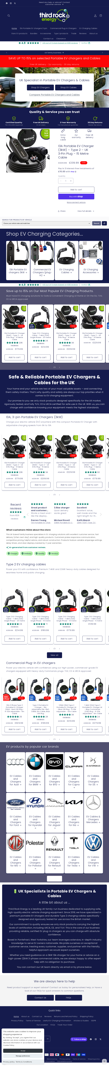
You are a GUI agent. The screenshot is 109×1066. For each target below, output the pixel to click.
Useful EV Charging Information (57, 1020)
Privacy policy (9, 1062)
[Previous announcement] (6, 52)
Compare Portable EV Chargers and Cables (54, 94)
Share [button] (62, 211)
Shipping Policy (86, 1016)
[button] (9, 15)
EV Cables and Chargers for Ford (15, 821)
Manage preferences (23, 1056)
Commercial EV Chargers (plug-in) (42, 272)
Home (16, 1016)
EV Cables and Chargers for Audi (15, 780)
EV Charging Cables (67, 271)
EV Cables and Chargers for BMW (35, 780)
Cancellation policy (64, 1061)
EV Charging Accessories (90, 271)
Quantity (61, 176)
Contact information (47, 1061)
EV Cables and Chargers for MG (15, 861)
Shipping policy (94, 1059)
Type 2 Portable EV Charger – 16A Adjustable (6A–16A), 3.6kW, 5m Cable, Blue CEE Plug (40, 709)
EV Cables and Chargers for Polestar (35, 861)
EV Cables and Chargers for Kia (74, 821)
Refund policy (52, 1059)
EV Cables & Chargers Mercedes (93, 819)
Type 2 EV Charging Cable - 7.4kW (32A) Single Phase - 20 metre (40, 335)
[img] (16, 512)
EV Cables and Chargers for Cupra (74, 780)
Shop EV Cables (69, 87)
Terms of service (79, 1059)
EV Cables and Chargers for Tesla (73, 861)
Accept (23, 1051)
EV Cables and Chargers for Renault (54, 861)
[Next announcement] (102, 52)
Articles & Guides (81, 1020)
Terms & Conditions (24, 1062)
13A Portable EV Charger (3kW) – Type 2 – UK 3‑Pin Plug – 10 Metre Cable (14, 336)
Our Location (42, 1025)
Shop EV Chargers (40, 87)
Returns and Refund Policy (65, 1016)
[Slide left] (49, 367)
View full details (84, 211)
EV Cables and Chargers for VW (93, 861)
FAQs (68, 997)
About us (25, 1016)
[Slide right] (59, 367)
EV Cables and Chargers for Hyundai (35, 821)
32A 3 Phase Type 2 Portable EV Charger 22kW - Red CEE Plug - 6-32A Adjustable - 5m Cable (14, 709)
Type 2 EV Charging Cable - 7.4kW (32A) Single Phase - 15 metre (41, 619)
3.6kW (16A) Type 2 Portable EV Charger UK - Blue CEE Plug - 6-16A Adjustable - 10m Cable (66, 708)
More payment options (76, 202)
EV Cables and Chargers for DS (93, 780)
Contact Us (40, 997)
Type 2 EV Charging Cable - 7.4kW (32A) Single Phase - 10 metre (67, 619)
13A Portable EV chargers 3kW (18, 271)
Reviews (48, 1016)
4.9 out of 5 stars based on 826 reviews (60, 43)
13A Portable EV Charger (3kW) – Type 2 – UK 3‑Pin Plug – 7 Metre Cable (92, 466)
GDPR (93, 1020)
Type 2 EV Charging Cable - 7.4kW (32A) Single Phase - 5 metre (92, 619)
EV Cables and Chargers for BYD (54, 780)
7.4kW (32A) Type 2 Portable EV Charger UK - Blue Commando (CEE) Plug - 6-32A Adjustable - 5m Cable (92, 709)
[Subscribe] (47, 1039)
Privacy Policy (17, 1020)
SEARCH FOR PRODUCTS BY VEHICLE (17, 220)
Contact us (37, 1016)
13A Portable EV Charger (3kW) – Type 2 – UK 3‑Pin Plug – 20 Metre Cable (92, 336)
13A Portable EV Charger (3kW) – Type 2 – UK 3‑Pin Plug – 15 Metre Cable (66, 336)
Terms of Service (33, 1020)
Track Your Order (64, 1025)
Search (96, 223)
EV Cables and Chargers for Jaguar (54, 821)
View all (54, 655)
